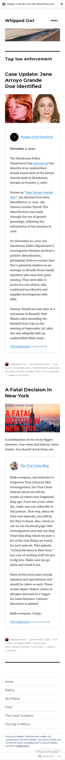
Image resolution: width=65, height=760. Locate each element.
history (37, 643)
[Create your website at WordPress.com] (32, 4)
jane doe (54, 367)
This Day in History (17, 724)
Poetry (10, 690)
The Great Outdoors (19, 715)
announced (41, 163)
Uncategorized (21, 367)
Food (8, 707)
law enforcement (14, 371)
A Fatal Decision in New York (28, 393)
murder (29, 371)
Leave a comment (18, 375)
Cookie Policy (22, 746)
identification (40, 367)
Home (9, 681)
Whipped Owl (19, 20)
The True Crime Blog (35, 465)
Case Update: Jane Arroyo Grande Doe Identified (28, 80)
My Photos (12, 698)
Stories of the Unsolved (37, 137)
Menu (54, 20)
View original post (20, 346)
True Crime (41, 371)
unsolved (54, 371)
